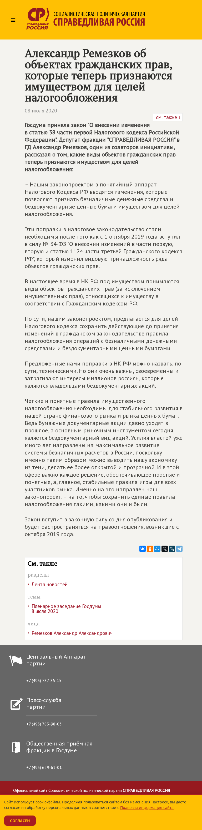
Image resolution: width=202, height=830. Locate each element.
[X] (164, 549)
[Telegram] (179, 549)
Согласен (20, 820)
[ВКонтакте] (142, 549)
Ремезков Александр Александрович (72, 633)
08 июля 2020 (41, 110)
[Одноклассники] (150, 549)
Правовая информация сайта (147, 807)
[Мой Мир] (157, 549)
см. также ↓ (168, 117)
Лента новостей (50, 584)
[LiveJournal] (172, 549)
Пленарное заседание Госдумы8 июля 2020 (66, 608)
